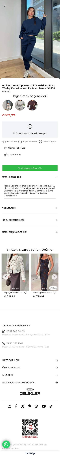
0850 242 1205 (14, 343)
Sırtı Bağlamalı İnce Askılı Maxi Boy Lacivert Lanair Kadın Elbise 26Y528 (42, 292)
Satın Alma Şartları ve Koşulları (16, 444)
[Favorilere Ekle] (55, 4)
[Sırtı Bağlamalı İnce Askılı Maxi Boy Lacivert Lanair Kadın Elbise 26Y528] (44, 272)
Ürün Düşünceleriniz (14, 232)
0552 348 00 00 (15, 331)
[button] (27, 76)
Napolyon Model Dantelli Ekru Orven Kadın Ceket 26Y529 (13, 292)
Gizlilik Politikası (39, 444)
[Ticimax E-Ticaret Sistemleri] (30, 453)
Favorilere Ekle (25, 292)
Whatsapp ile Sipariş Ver (31, 168)
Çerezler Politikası (10, 448)
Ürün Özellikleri (12, 177)
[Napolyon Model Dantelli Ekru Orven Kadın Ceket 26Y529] (15, 272)
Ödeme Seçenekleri (13, 220)
